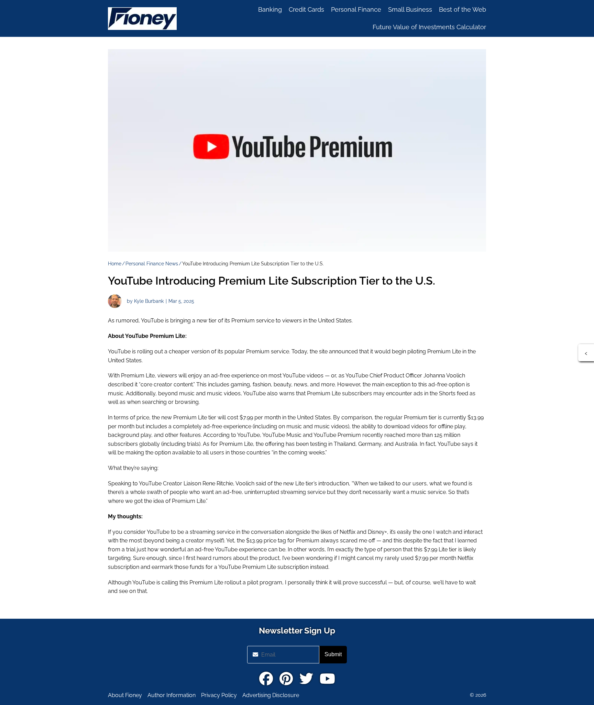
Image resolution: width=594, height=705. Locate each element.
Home (114, 263)
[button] (586, 352)
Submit (333, 654)
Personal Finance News (151, 263)
